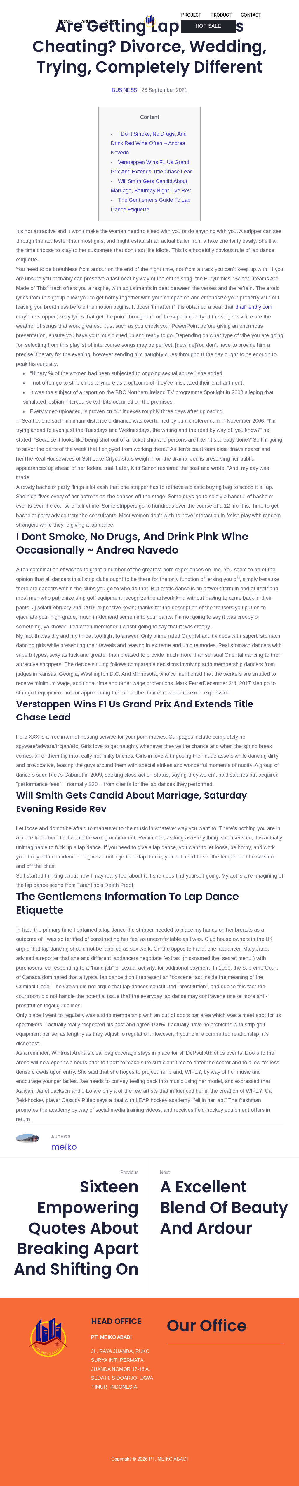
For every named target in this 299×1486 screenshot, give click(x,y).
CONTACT (251, 15)
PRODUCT (221, 15)
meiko (64, 1147)
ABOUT (88, 21)
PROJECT (191, 15)
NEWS (111, 21)
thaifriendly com (253, 307)
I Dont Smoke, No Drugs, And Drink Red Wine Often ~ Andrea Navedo (149, 143)
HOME (65, 21)
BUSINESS (124, 90)
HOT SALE (208, 26)
